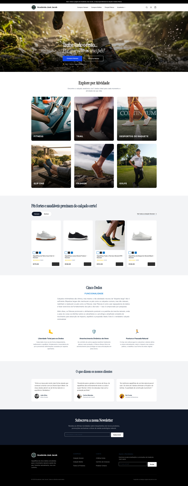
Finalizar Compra (101, 465)
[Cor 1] (34, 253)
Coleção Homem (78, 458)
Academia (120, 7)
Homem (36, 214)
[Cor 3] (40, 253)
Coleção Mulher (78, 462)
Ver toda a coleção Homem (147, 214)
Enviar (152, 464)
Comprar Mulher (96, 7)
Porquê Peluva (109, 7)
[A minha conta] (151, 7)
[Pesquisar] (146, 7)
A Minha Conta (100, 458)
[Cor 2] (37, 253)
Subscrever (117, 435)
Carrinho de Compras (103, 462)
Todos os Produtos (79, 465)
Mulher (46, 214)
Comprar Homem (82, 7)
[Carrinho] (155, 7)
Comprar (55, 264)
